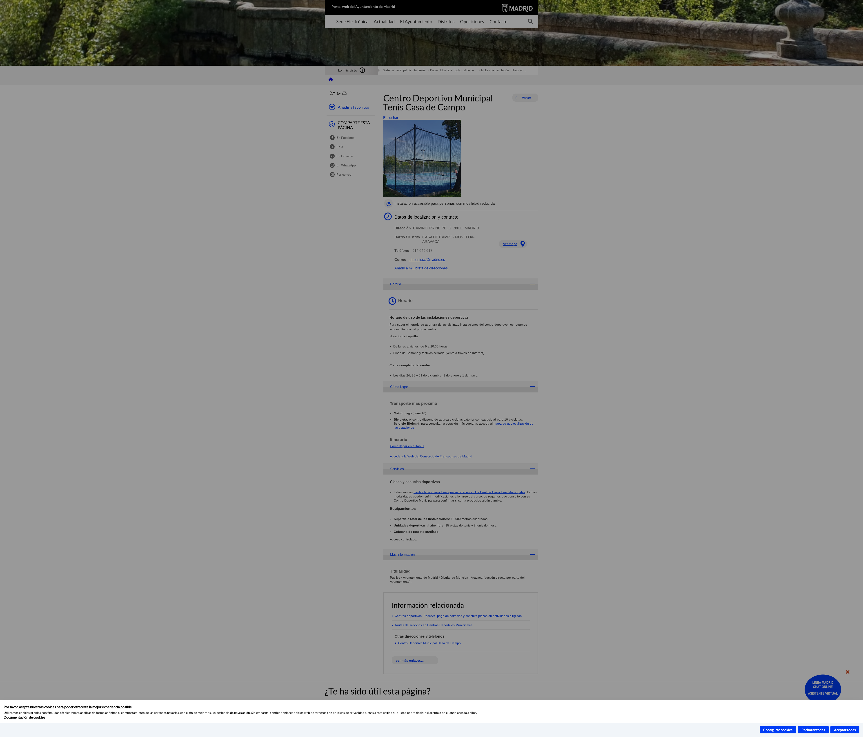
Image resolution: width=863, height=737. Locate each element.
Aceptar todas (845, 730)
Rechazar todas (813, 730)
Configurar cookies (777, 730)
